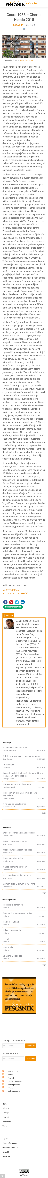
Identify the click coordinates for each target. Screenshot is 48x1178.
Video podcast (14, 1091)
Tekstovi (5, 1108)
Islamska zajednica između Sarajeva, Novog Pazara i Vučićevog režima (23, 774)
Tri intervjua (8, 764)
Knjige (5, 1139)
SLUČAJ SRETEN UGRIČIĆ (15, 593)
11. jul (6, 939)
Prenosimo (6, 1122)
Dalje (44, 813)
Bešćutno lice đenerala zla (15, 747)
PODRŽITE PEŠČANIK (13, 607)
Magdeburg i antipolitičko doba (17, 850)
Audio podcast (14, 1085)
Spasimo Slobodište (12, 956)
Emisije (5, 1113)
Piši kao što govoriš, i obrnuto (17, 784)
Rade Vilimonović (26, 60)
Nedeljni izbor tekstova (13, 1040)
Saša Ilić (18, 25)
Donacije (6, 1156)
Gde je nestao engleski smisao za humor (22, 756)
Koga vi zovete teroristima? (15, 841)
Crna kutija (8, 947)
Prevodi (11, 1078)
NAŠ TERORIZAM (11, 590)
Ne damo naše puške (13, 858)
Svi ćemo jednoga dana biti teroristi (19, 833)
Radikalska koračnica (13, 905)
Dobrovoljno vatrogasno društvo (18, 913)
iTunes (10, 1088)
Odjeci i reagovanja (12, 930)
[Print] (24, 29)
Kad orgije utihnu (11, 922)
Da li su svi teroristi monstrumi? (17, 875)
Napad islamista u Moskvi (15, 867)
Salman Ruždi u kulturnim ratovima (19, 884)
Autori (10, 1075)
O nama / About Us (10, 1147)
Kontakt (5, 1152)
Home (5, 1104)
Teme (4, 1126)
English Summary (11, 1053)
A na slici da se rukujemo (14, 804)
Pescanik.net (13, 1071)
